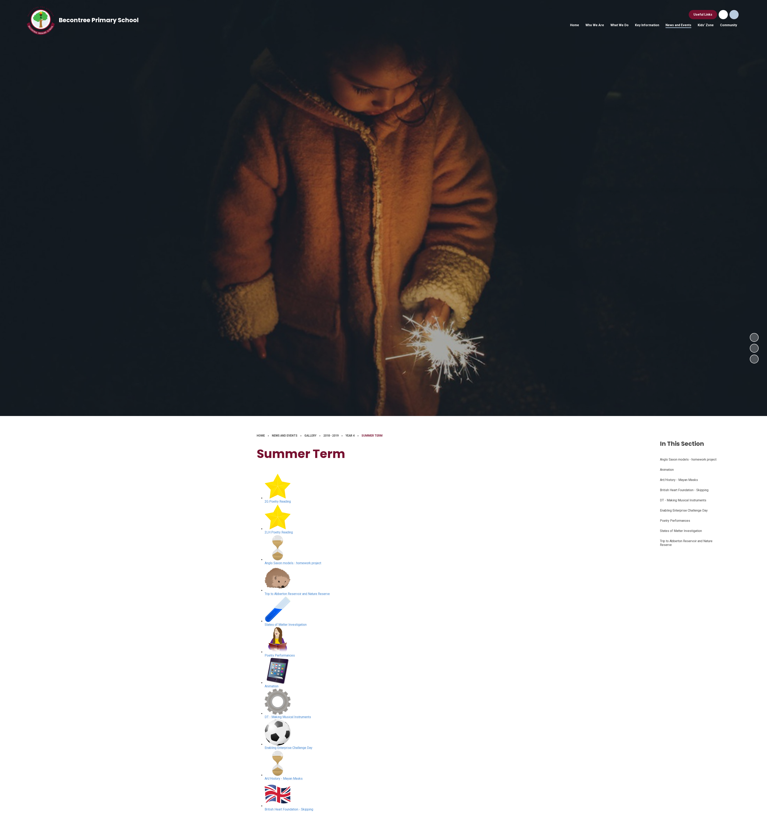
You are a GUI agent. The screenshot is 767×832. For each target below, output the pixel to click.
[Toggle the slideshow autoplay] (754, 359)
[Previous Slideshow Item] (754, 348)
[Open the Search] (734, 14)
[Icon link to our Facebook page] (723, 14)
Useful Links (702, 14)
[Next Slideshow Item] (754, 337)
